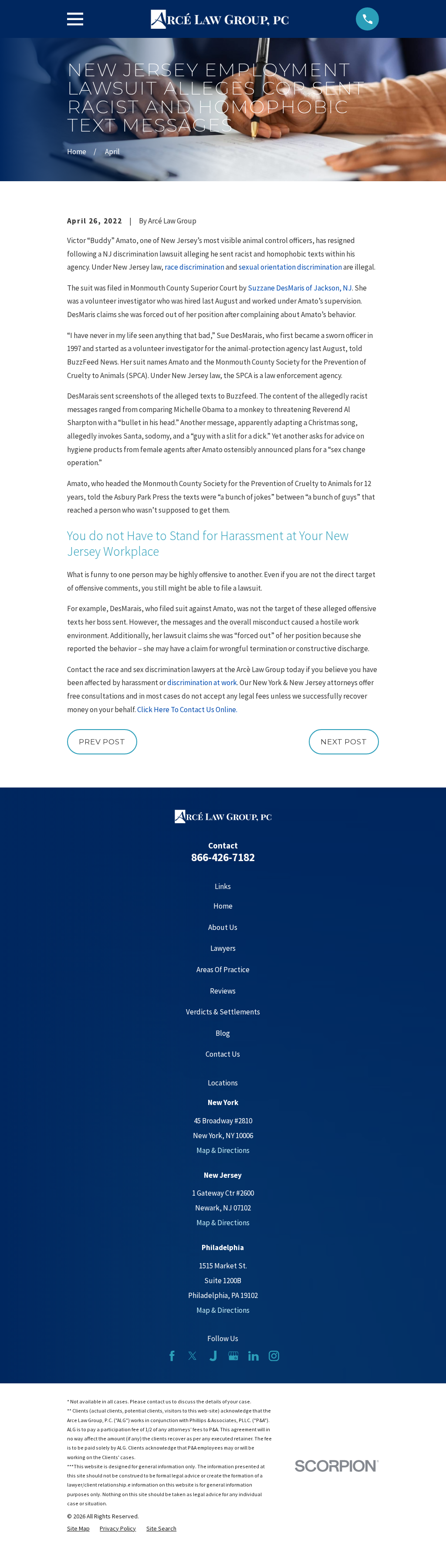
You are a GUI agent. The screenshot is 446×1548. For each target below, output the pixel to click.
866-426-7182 (223, 857)
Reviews (223, 991)
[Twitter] (192, 1356)
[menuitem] (78, 1528)
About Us (222, 927)
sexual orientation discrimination (290, 267)
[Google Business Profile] (233, 1356)
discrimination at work (202, 682)
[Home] (219, 19)
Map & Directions (223, 1150)
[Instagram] (274, 1356)
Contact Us (223, 1054)
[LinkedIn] (253, 1356)
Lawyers (223, 948)
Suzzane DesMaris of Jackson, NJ (300, 288)
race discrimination (194, 267)
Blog (223, 1033)
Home (223, 906)
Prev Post (102, 741)
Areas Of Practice (223, 969)
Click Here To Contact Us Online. (187, 709)
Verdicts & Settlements (223, 1012)
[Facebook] (172, 1356)
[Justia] (213, 1356)
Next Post (344, 741)
